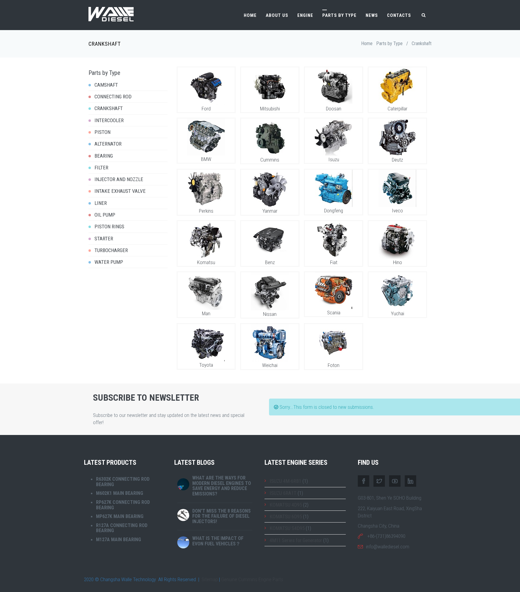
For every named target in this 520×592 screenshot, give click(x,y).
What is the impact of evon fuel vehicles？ (217, 541)
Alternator (108, 144)
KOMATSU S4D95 (287, 528)
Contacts (399, 15)
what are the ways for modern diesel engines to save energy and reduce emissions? (221, 486)
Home (250, 15)
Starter (103, 239)
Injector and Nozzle (118, 179)
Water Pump (108, 262)
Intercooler (109, 120)
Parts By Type (339, 15)
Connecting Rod (113, 97)
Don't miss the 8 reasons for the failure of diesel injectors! (221, 516)
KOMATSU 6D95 (286, 516)
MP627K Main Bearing (120, 516)
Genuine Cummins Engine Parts (252, 579)
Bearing (103, 156)
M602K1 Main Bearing (119, 493)
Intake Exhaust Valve (120, 191)
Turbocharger (111, 250)
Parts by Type (389, 43)
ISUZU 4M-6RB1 (285, 481)
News (372, 15)
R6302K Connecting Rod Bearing (123, 481)
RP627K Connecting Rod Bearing (123, 504)
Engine (305, 15)
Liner (100, 203)
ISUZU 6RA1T (283, 493)
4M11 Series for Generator (296, 540)
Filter (101, 168)
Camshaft (106, 85)
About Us (277, 15)
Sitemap (210, 579)
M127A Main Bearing (118, 539)
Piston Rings (109, 227)
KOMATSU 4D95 (286, 505)
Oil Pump (104, 215)
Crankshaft (108, 108)
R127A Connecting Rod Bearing (121, 528)
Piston (102, 132)
